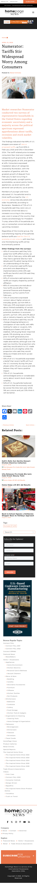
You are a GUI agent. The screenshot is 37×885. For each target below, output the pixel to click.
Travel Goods (11, 738)
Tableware (10, 724)
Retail (5, 844)
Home (4, 37)
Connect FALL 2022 (13, 648)
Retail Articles (15, 73)
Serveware (11, 735)
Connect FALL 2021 (13, 646)
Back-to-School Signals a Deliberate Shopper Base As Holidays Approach (18, 515)
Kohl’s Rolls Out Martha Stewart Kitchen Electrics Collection (16, 462)
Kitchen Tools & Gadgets (16, 713)
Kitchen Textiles (13, 693)
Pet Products (12, 696)
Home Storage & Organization (18, 721)
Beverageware (12, 727)
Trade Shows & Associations (14, 769)
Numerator (7, 526)
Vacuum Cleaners (14, 673)
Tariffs (14, 526)
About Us (4, 1)
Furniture (11, 687)
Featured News (9, 654)
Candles (10, 682)
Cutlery (10, 707)
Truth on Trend (12, 796)
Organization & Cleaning (15, 716)
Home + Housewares (11, 660)
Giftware (10, 690)
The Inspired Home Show (13, 752)
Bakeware (11, 701)
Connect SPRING (9, 651)
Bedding (10, 679)
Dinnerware (12, 730)
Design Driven (11, 783)
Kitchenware (11, 699)
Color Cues (10, 774)
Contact (13, 831)
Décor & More (11, 676)
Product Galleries (10, 744)
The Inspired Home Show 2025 (17, 763)
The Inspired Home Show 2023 (17, 757)
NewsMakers (11, 657)
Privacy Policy (8, 833)
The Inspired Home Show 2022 (17, 755)
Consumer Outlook (13, 780)
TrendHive (10, 793)
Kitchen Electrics (13, 668)
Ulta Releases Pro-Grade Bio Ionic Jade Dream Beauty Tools (17, 475)
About (5, 831)
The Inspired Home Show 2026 (18, 766)
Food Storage (12, 710)
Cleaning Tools (13, 718)
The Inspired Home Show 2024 (18, 760)
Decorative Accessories (16, 685)
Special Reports (9, 749)
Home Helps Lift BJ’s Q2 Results (16, 485)
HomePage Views (10, 741)
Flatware (10, 732)
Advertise (14, 1)
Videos (6, 772)
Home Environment (14, 665)
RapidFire (9, 786)
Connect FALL (8, 643)
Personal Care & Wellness (17, 670)
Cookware (11, 704)
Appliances (10, 662)
